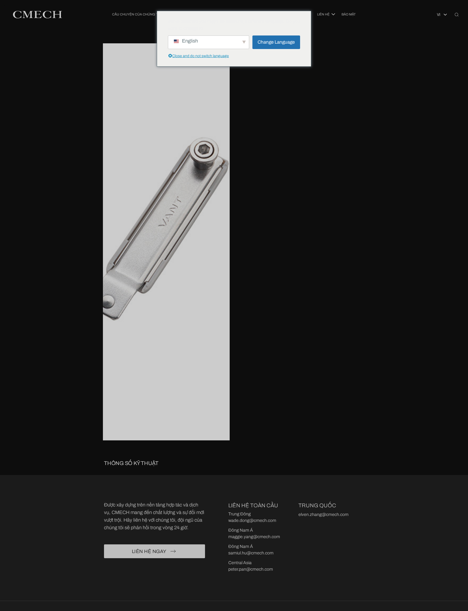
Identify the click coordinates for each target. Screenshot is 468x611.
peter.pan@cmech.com (250, 569)
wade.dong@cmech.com (252, 520)
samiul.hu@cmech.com (251, 553)
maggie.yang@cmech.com (254, 536)
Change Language (276, 42)
